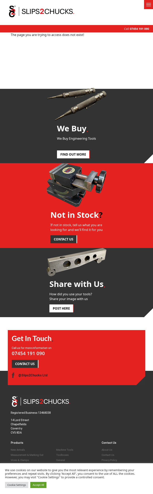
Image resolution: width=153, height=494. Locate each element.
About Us (107, 449)
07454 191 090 (139, 29)
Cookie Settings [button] (16, 485)
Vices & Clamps (20, 460)
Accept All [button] (38, 485)
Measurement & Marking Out (27, 454)
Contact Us (108, 454)
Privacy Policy (109, 460)
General (60, 460)
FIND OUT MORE (73, 154)
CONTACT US (63, 239)
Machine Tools (64, 449)
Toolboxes (62, 454)
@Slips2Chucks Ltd (32, 375)
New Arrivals (18, 449)
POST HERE (61, 308)
